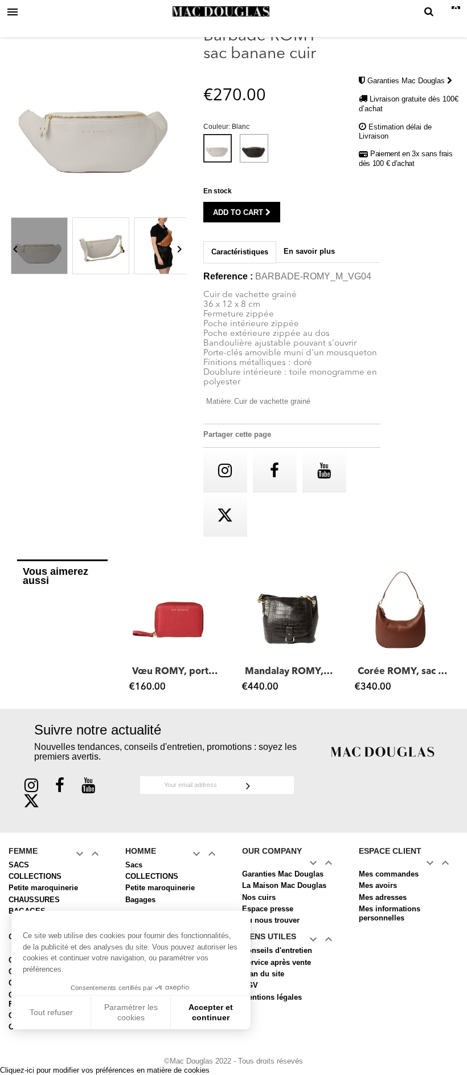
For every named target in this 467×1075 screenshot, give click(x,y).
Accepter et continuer (211, 1012)
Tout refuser (51, 1012)
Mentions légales (272, 997)
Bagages (140, 899)
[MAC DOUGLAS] (383, 751)
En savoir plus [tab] (309, 251)
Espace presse (267, 908)
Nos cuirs (259, 897)
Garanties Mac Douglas (407, 80)
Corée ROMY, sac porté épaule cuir (403, 671)
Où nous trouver (271, 920)
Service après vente (276, 962)
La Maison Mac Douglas (284, 885)
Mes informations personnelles (389, 913)
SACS (19, 865)
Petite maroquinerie (43, 887)
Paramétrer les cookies (131, 1012)
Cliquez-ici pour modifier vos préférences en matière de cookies (105, 1070)
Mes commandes (389, 874)
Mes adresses (383, 897)
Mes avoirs (378, 885)
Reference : (228, 276)
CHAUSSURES (34, 899)
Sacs (133, 865)
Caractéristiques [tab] (239, 252)
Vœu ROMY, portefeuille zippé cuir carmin (177, 671)
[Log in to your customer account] (445, 12)
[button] (135, 630)
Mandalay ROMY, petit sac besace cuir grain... (290, 671)
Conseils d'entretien (277, 950)
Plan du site (263, 973)
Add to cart (239, 212)
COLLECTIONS (35, 876)
